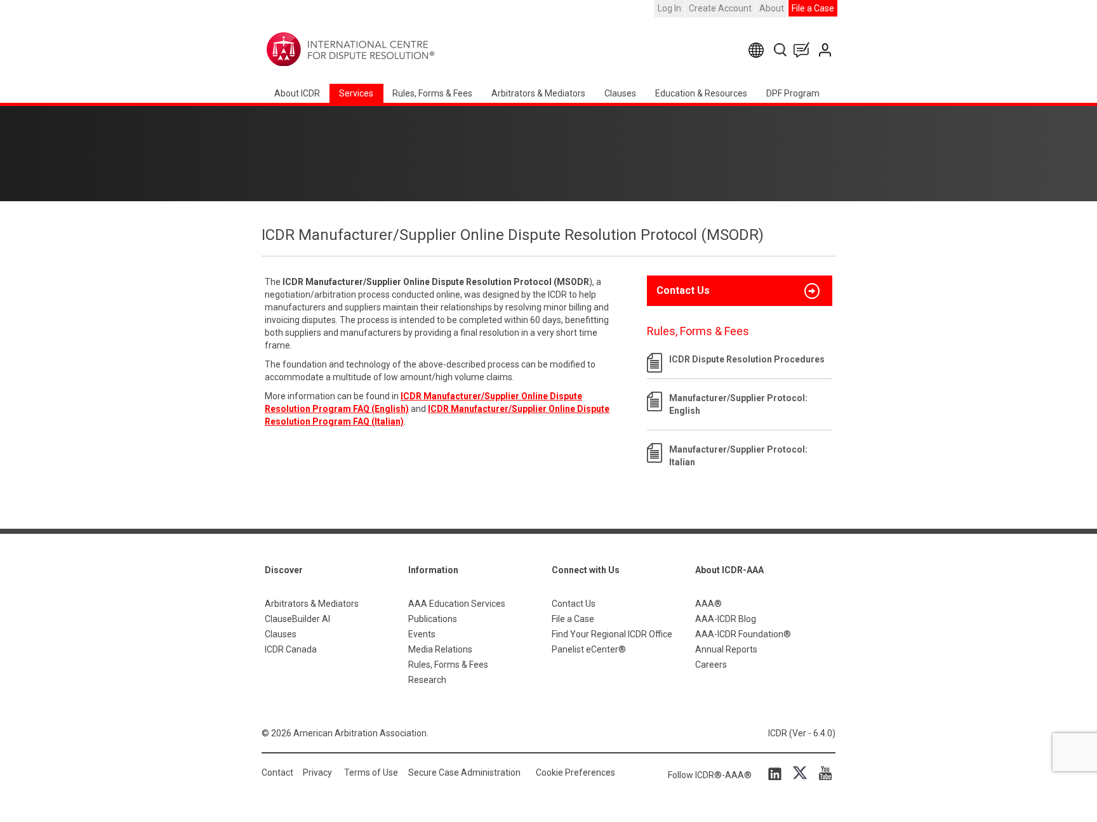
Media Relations (440, 649)
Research (427, 680)
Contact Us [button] (683, 290)
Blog (804, 50)
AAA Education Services (456, 604)
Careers (711, 665)
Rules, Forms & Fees (432, 93)
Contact (277, 772)
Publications (432, 619)
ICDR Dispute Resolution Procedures (747, 359)
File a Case (813, 8)
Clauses (620, 93)
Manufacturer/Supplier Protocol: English (738, 404)
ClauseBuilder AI (297, 619)
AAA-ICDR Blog (725, 619)
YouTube (822, 773)
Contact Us (826, 50)
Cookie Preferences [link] (575, 772)
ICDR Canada (291, 649)
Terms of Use (371, 772)
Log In (669, 8)
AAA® (708, 604)
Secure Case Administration (464, 772)
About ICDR (297, 93)
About (771, 8)
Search (781, 50)
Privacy (317, 772)
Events (421, 634)
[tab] (739, 290)
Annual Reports (726, 649)
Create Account (720, 8)
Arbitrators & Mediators (312, 604)
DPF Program (793, 93)
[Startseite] (390, 49)
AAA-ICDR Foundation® (743, 634)
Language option (758, 50)
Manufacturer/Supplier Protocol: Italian (738, 455)
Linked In (777, 773)
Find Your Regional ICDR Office (612, 634)
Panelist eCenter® (589, 649)
